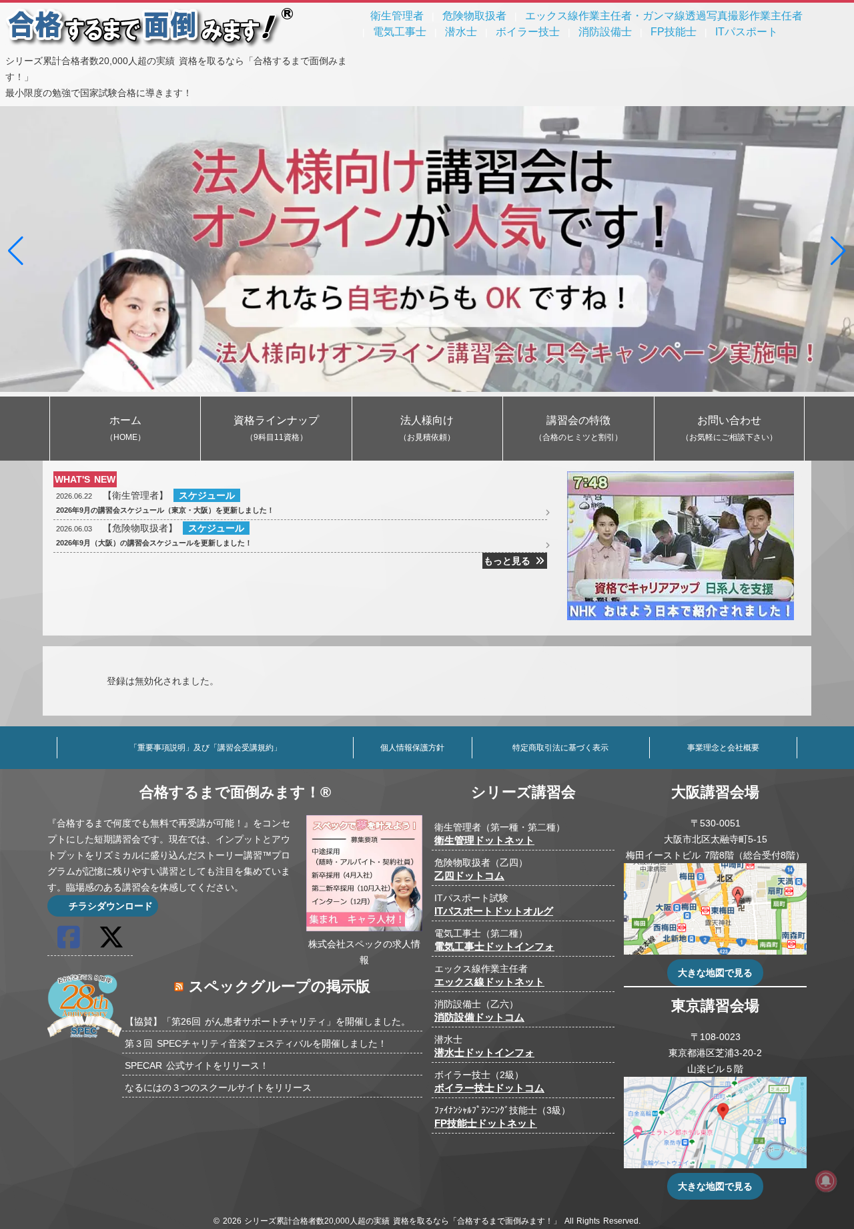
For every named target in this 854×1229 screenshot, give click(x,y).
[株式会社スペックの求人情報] (364, 928)
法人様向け (427, 428)
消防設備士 (605, 31)
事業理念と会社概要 (723, 747)
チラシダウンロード (109, 906)
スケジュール (207, 495)
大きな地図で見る (715, 972)
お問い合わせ (729, 428)
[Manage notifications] (826, 1181)
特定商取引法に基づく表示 (560, 747)
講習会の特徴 (578, 428)
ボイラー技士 (528, 31)
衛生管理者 (397, 15)
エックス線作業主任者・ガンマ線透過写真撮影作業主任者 (664, 15)
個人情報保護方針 (412, 747)
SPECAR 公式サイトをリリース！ (197, 1065)
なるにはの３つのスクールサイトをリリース (218, 1087)
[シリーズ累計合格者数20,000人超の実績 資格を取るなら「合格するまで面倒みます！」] (150, 44)
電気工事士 (399, 31)
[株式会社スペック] (84, 1039)
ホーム (125, 428)
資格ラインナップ (276, 428)
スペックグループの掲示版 (279, 986)
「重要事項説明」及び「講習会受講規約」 (205, 747)
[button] (16, 251)
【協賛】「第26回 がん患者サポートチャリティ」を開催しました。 (267, 1021)
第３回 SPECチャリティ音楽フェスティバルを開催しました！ (256, 1043)
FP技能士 (674, 31)
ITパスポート (746, 31)
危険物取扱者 (474, 15)
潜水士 (461, 31)
